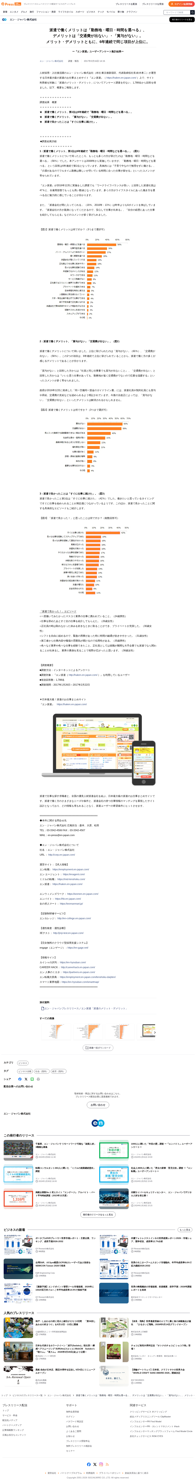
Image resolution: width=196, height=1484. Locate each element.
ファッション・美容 (46, 12)
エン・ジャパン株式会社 (51, 61)
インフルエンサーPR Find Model (145, 1421)
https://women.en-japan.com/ (82, 894)
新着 (5, 12)
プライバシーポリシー (110, 1473)
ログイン (70, 1416)
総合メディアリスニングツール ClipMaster (150, 1416)
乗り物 (121, 12)
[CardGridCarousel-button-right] (155, 1032)
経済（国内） (58, 1071)
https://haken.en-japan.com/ (121, 77)
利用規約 (90, 1473)
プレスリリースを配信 (126, 4)
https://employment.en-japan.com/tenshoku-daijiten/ (88, 977)
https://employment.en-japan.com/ (71, 869)
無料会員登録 (72, 1411)
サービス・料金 (9, 1415)
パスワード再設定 (74, 1421)
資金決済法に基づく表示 (136, 1473)
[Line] (32, 1079)
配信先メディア (9, 1420)
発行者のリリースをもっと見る (98, 1214)
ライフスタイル (65, 12)
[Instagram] (101, 1464)
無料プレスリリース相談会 (79, 1446)
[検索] (192, 12)
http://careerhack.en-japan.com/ (78, 967)
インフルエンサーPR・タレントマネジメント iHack (154, 1426)
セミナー (70, 1451)
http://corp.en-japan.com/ (61, 854)
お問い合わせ (98, 1105)
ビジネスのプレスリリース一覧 (28, 1395)
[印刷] (38, 1079)
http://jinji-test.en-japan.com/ (68, 933)
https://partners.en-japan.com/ (79, 972)
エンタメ (14, 12)
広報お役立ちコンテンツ (14, 1435)
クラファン (131, 12)
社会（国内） (41, 1071)
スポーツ (80, 12)
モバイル (111, 12)
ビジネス (91, 12)
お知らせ (70, 1436)
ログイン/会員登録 (183, 4)
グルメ (24, 12)
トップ (4, 1395)
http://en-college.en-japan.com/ (74, 918)
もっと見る (185, 1230)
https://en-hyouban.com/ (73, 962)
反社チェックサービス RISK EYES (146, 1436)
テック (101, 12)
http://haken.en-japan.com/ (83, 675)
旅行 (32, 12)
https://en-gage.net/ (78, 947)
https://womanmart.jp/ (71, 903)
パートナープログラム (71, 1473)
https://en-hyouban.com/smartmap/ (80, 982)
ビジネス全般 (25, 1071)
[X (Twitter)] (26, 1079)
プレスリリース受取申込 (78, 1441)
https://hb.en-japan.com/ (68, 898)
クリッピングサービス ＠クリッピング (148, 1411)
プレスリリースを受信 (153, 4)
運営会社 (52, 1473)
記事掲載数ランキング (13, 1430)
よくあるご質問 (73, 1431)
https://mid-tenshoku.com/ (71, 879)
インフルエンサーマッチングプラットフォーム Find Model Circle (161, 1431)
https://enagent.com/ (74, 874)
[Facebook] (19, 1079)
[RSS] (107, 1464)
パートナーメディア (12, 1425)
